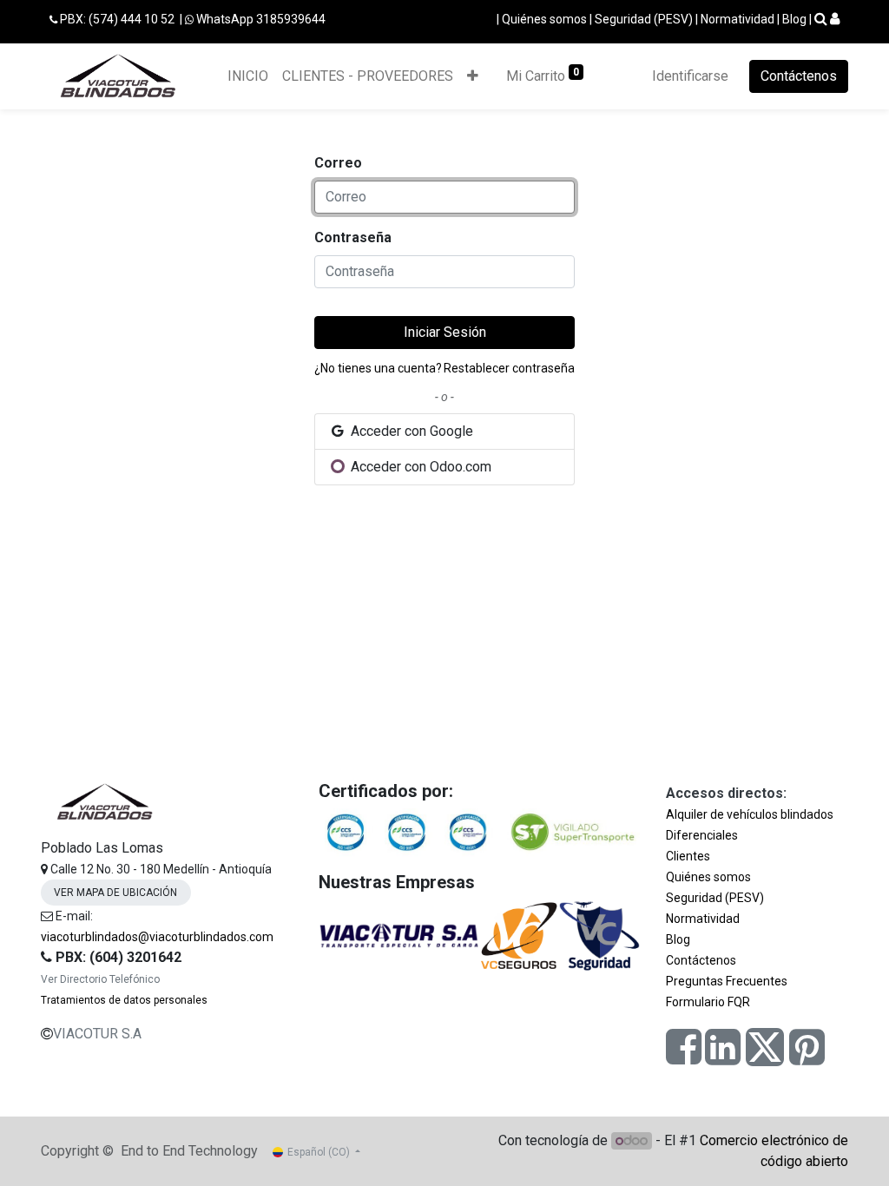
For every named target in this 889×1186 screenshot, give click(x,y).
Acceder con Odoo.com (419, 466)
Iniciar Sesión (445, 332)
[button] (472, 76)
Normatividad (737, 19)
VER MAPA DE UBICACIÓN (115, 892)
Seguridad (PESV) (644, 19)
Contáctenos (799, 76)
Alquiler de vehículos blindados (749, 814)
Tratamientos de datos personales (124, 1000)
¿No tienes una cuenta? (378, 368)
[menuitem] (248, 76)
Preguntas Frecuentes (726, 981)
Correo (338, 163)
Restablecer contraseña (509, 368)
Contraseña (353, 237)
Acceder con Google (410, 431)
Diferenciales (702, 835)
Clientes (688, 856)
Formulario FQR (708, 1002)
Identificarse (690, 76)
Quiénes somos (544, 19)
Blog (794, 19)
